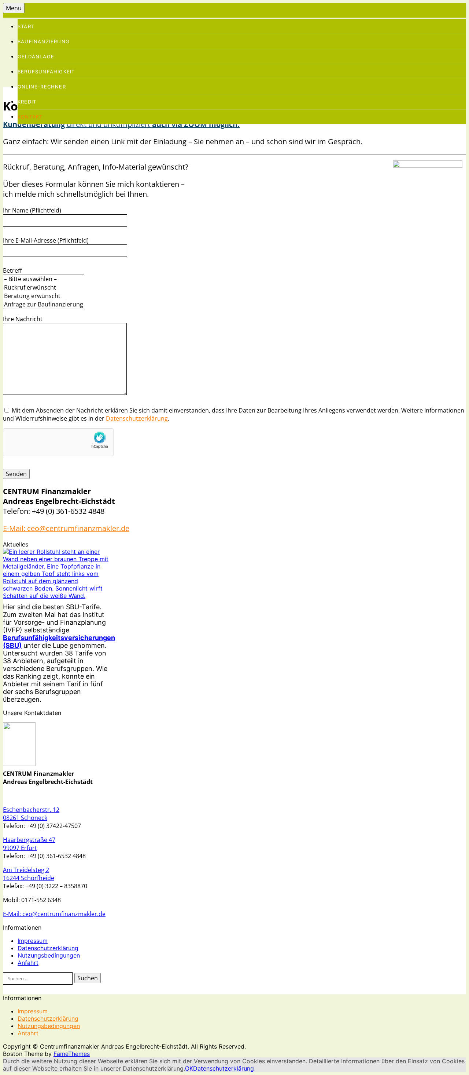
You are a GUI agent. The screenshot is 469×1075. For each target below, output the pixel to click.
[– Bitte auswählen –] (43, 279)
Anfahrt (28, 962)
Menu (14, 8)
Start (26, 26)
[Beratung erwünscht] (43, 296)
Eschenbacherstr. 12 (31, 810)
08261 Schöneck (25, 818)
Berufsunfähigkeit (46, 72)
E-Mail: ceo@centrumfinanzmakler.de (66, 528)
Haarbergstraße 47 (29, 840)
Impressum (33, 940)
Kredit (27, 102)
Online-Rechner (42, 87)
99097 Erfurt (20, 848)
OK (189, 1068)
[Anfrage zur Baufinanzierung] (43, 304)
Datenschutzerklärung (137, 418)
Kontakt (30, 117)
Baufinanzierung (44, 41)
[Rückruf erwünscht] (43, 287)
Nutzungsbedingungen (49, 955)
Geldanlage (36, 56)
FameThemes (71, 1053)
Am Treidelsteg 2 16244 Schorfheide (28, 874)
